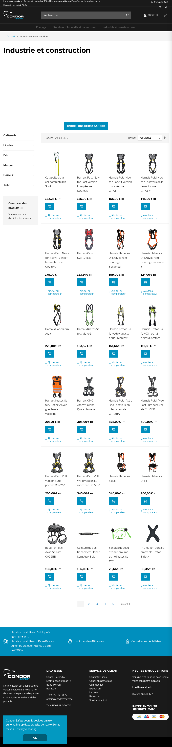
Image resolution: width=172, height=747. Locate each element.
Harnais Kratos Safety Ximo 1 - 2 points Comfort (152, 334)
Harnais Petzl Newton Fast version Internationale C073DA (152, 184)
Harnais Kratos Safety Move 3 (88, 331)
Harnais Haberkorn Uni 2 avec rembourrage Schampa (120, 260)
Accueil (11, 36)
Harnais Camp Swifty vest (86, 255)
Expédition (95, 688)
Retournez (95, 696)
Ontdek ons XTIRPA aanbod (86, 126)
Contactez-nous (98, 677)
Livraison (94, 692)
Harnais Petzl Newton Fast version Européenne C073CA (89, 184)
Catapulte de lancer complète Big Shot (55, 182)
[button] (57, 216)
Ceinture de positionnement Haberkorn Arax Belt (89, 552)
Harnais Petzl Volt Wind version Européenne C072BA (88, 481)
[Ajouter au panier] (49, 206)
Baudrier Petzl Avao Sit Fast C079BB (54, 552)
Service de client (98, 700)
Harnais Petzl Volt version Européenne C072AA (56, 481)
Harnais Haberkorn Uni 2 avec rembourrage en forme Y (152, 260)
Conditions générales (100, 680)
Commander (96, 684)
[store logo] (13, 15)
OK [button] (35, 737)
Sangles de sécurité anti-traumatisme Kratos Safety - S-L (119, 554)
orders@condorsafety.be (59, 699)
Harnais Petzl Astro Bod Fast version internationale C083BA (121, 407)
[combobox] (86, 15)
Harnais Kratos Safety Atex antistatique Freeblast (120, 334)
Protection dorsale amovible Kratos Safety (152, 552)
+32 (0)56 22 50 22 (56, 695)
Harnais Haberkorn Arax (57, 331)
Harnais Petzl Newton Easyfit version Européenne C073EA (120, 184)
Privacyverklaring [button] (26, 729)
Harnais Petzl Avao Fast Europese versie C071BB (152, 405)
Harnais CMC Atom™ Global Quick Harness (86, 405)
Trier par (131, 137)
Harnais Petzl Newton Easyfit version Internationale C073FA (57, 260)
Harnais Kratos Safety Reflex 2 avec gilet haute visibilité (56, 407)
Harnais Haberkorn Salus (120, 478)
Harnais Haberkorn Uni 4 (152, 478)
